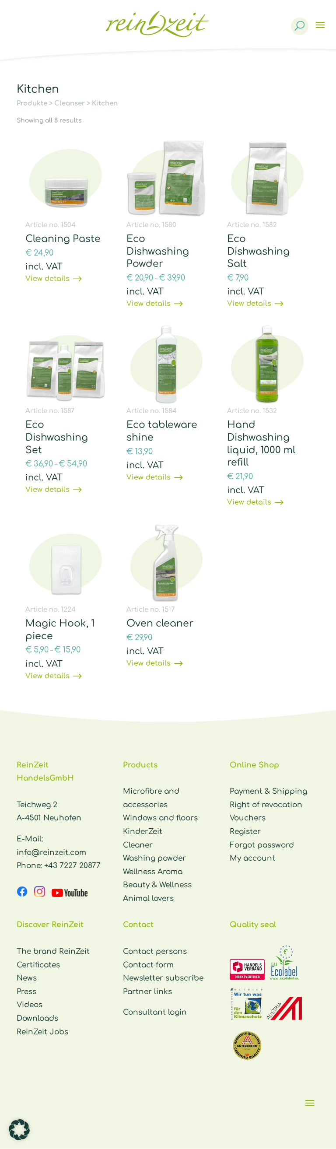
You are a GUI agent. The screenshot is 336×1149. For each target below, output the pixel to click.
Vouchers (248, 818)
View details (47, 279)
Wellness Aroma (152, 872)
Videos (29, 1005)
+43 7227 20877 (72, 866)
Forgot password (262, 845)
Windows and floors (160, 818)
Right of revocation (266, 805)
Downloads (37, 1018)
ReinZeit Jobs (42, 1032)
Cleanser (69, 103)
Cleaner (138, 845)
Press (26, 992)
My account (252, 858)
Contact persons (155, 951)
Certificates (38, 965)
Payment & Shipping (268, 791)
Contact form (148, 965)
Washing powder (154, 858)
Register (245, 831)
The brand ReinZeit (53, 951)
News (27, 978)
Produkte (32, 103)
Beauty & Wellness (157, 885)
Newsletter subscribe (163, 978)
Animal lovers (148, 898)
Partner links (147, 992)
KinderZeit (142, 831)
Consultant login (155, 1012)
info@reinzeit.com (51, 852)
